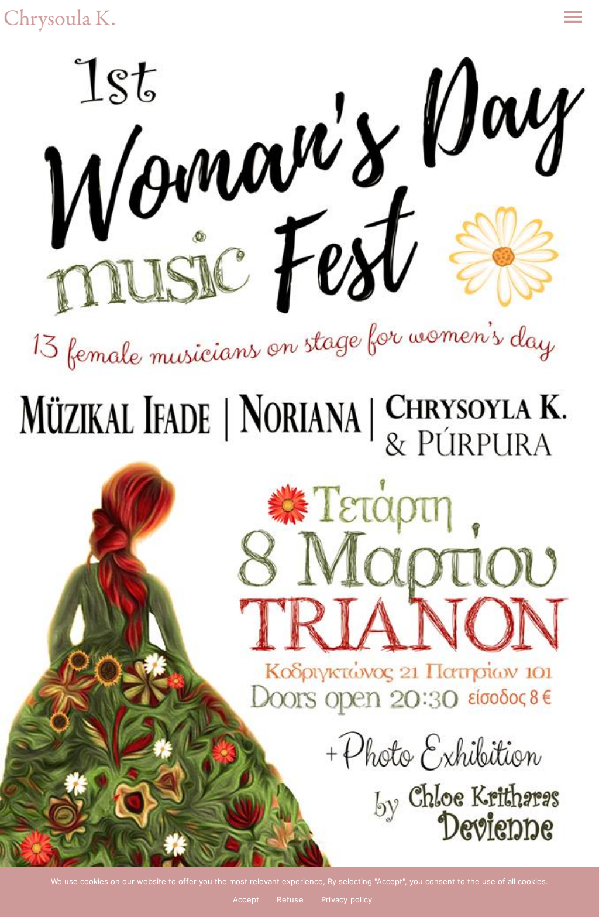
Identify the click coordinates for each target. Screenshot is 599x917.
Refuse (290, 899)
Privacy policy (347, 899)
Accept (246, 899)
